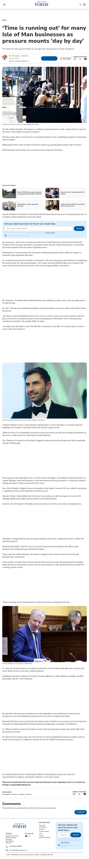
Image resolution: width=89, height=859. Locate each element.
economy (42, 316)
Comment (81, 812)
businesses (31, 137)
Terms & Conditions (43, 826)
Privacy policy (44, 831)
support (15, 483)
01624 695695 (17, 846)
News (4, 20)
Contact (41, 829)
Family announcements (44, 836)
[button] (4, 4)
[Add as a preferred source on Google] (65, 58)
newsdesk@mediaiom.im (18, 850)
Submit (79, 228)
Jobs (40, 833)
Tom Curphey (15, 56)
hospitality (27, 132)
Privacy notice (50, 232)
